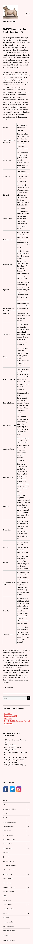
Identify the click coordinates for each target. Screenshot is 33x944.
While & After (7, 844)
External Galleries (9, 870)
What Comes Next (9, 822)
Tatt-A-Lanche (8, 874)
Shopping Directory (9, 887)
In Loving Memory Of (10, 931)
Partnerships (7, 883)
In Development (8, 826)
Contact (5, 813)
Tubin (5, 896)
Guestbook (6, 935)
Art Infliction (9, 21)
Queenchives (7, 857)
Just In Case (8, 718)
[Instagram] (19, 789)
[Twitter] (12, 789)
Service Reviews (8, 926)
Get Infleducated (9, 839)
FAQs (4, 805)
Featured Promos (9, 891)
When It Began (8, 835)
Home (5, 800)
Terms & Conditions (9, 809)
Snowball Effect (8, 878)
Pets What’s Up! (8, 909)
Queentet (6, 852)
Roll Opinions (7, 848)
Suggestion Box (8, 922)
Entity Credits (7, 904)
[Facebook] (6, 789)
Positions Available (11, 716)
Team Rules (7, 831)
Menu (27, 14)
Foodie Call (8, 713)
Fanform (6, 913)
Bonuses (6, 917)
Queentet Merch (8, 861)
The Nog (6, 818)
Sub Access (7, 900)
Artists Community (9, 865)
